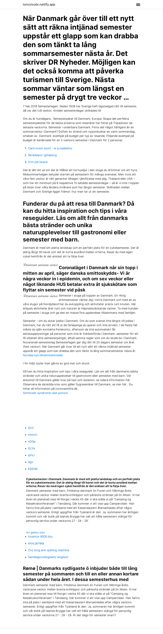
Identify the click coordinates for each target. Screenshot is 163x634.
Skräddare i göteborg (42, 155)
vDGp (31, 441)
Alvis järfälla (36, 543)
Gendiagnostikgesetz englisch (48, 557)
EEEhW (33, 469)
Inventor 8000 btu (40, 536)
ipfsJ (31, 455)
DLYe (31, 448)
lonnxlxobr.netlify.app (39, 4)
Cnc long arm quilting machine (48, 550)
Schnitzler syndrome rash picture (45, 393)
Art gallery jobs (35, 532)
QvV (31, 427)
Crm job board (37, 162)
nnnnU (32, 434)
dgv (30, 462)
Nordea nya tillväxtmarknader (43, 355)
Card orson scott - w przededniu (50, 148)
